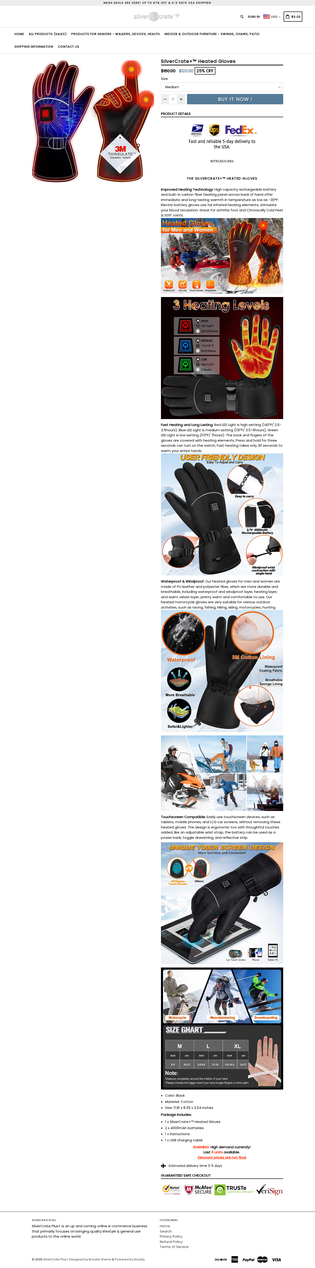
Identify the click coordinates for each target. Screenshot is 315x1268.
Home (19, 34)
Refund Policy (171, 1241)
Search (166, 1231)
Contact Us (68, 46)
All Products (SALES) (48, 34)
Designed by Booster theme (90, 1259)
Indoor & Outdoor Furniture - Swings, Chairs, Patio (212, 34)
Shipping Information (34, 46)
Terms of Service (174, 1246)
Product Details (176, 113)
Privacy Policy (171, 1236)
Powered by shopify (130, 1259)
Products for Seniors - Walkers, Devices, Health (115, 34)
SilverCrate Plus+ (55, 1259)
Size (164, 78)
